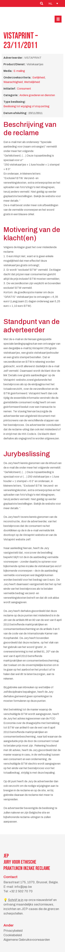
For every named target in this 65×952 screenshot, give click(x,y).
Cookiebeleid (12, 935)
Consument (24, 88)
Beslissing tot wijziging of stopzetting (26, 106)
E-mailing (19, 70)
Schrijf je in (15, 900)
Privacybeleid (13, 930)
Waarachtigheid (13, 82)
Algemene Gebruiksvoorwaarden (26, 939)
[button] (58, 19)
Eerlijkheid (38, 77)
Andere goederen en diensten (37, 95)
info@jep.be (23, 886)
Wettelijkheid (32, 82)
